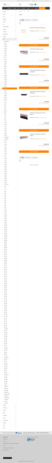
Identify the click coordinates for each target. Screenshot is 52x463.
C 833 (5, 202)
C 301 (5, 119)
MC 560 (5, 289)
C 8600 (5, 211)
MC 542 (5, 287)
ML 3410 (5, 339)
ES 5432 (5, 233)
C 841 (5, 204)
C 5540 (5, 166)
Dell (19, 8)
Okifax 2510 (6, 392)
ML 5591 (5, 368)
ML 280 (5, 325)
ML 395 (5, 354)
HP (32, 8)
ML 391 (5, 350)
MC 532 (5, 285)
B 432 (5, 70)
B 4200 (5, 61)
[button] (34, 1)
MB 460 (5, 247)
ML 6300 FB (6, 374)
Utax (4, 425)
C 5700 (5, 173)
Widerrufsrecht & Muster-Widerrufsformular (11, 443)
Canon (14, 8)
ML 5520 (5, 363)
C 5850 (5, 178)
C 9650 (5, 218)
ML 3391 (5, 337)
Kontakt (4, 441)
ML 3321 (5, 334)
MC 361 (5, 280)
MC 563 (5, 294)
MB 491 (5, 256)
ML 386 (5, 345)
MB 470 (5, 251)
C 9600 (5, 216)
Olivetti (4, 405)
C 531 (5, 155)
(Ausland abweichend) (42, 30)
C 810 (5, 193)
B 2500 (5, 46)
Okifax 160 (6, 386)
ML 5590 (5, 366)
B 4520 (5, 77)
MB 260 (5, 238)
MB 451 (5, 245)
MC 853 (5, 305)
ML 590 (5, 370)
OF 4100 (5, 379)
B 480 (5, 88)
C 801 (5, 191)
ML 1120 (5, 314)
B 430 (5, 64)
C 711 (5, 189)
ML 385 (5, 343)
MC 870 (5, 310)
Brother (9, 8)
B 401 (5, 52)
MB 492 (5, 258)
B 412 (5, 59)
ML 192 (5, 321)
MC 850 (5, 303)
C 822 (5, 196)
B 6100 (5, 92)
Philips (4, 410)
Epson (28, 8)
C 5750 (5, 175)
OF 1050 (5, 375)
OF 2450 (5, 377)
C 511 (5, 146)
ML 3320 (5, 332)
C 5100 (5, 144)
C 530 (5, 151)
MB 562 (5, 260)
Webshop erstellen (22, 461)
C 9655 (5, 220)
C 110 (5, 115)
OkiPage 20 (6, 395)
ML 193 (5, 323)
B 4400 (5, 75)
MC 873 (5, 312)
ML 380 (5, 341)
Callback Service (6, 450)
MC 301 (5, 271)
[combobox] (28, 20)
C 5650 (5, 171)
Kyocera (4, 29)
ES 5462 (5, 234)
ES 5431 (5, 231)
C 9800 (5, 222)
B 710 (5, 101)
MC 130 (5, 267)
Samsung (5, 415)
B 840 (5, 111)
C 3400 (5, 133)
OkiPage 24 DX (7, 397)
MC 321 (5, 272)
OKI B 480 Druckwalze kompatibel (37, 27)
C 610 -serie (6, 184)
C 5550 (5, 167)
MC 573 (5, 296)
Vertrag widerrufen (7, 457)
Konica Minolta (6, 26)
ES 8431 (5, 236)
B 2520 (5, 48)
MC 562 (5, 292)
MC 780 (5, 301)
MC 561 (5, 290)
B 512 (5, 90)
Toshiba (4, 422)
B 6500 (5, 99)
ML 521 (5, 361)
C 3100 (5, 122)
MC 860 (5, 307)
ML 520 (5, 359)
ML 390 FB (6, 348)
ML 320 (5, 327)
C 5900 (5, 180)
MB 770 (5, 263)
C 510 (5, 142)
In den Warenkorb (34, 45)
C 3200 (5, 124)
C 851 (5, 209)
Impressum (42, 8)
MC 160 (5, 269)
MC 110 (5, 265)
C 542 (5, 160)
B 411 (5, 57)
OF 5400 (5, 383)
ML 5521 (5, 365)
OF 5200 (5, 381)
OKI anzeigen (6, 41)
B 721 (5, 104)
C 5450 (5, 162)
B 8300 (5, 110)
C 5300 (5, 153)
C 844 (5, 207)
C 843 (5, 205)
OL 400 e (5, 401)
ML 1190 (5, 316)
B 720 (5, 102)
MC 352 (5, 278)
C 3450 (5, 135)
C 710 (5, 187)
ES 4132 (5, 229)
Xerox (4, 427)
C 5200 (5, 148)
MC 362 (5, 281)
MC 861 (5, 309)
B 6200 (5, 93)
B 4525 (5, 79)
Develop (23, 8)
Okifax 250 (6, 390)
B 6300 (5, 97)
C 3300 (5, 129)
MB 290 (5, 242)
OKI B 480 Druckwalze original (36, 49)
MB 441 (5, 243)
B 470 (5, 86)
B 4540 (5, 81)
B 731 (5, 108)
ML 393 (5, 352)
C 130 (5, 117)
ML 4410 (5, 356)
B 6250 (5, 95)
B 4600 (5, 84)
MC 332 (5, 274)
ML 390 (5, 347)
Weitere (36, 8)
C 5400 (5, 158)
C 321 (5, 126)
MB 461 (5, 249)
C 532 (5, 157)
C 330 (5, 128)
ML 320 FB (6, 328)
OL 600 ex (6, 403)
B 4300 (5, 66)
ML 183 (5, 319)
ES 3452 (5, 225)
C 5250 (5, 149)
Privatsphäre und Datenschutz (8, 447)
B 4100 (5, 55)
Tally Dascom (5, 420)
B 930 (5, 113)
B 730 (5, 106)
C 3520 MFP (6, 137)
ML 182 (5, 318)
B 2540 (5, 50)
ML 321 (5, 330)
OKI (4, 39)
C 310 (5, 120)
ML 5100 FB (6, 357)
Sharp (4, 417)
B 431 (5, 68)
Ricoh (4, 412)
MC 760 (5, 298)
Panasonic (5, 407)
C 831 (5, 200)
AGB (4, 445)
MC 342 (5, 276)
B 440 (5, 73)
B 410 (5, 54)
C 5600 (5, 169)
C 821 (5, 195)
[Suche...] (20, 4)
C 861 (5, 213)
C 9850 (5, 224)
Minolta (4, 36)
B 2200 (5, 43)
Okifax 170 (6, 388)
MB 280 (5, 240)
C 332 (5, 131)
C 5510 (5, 164)
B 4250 (5, 63)
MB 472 (5, 254)
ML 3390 (5, 336)
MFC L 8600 (5, 34)
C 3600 (5, 140)
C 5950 (5, 182)
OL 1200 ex (6, 399)
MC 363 (5, 283)
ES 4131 (5, 227)
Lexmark (4, 31)
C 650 (5, 186)
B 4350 (5, 72)
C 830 (5, 198)
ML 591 (5, 372)
